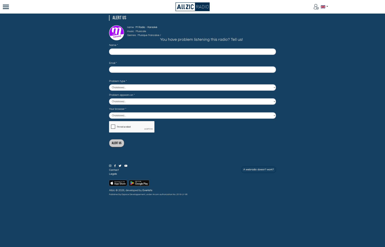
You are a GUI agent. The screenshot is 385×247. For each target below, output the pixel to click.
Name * (113, 45)
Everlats (147, 190)
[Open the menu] (5, 6)
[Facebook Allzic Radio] (115, 166)
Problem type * (118, 81)
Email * (113, 63)
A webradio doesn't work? (258, 169)
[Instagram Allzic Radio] (110, 166)
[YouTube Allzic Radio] (125, 166)
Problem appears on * (122, 95)
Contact (114, 170)
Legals (113, 174)
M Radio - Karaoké (146, 27)
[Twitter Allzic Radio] (120, 166)
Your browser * (117, 109)
